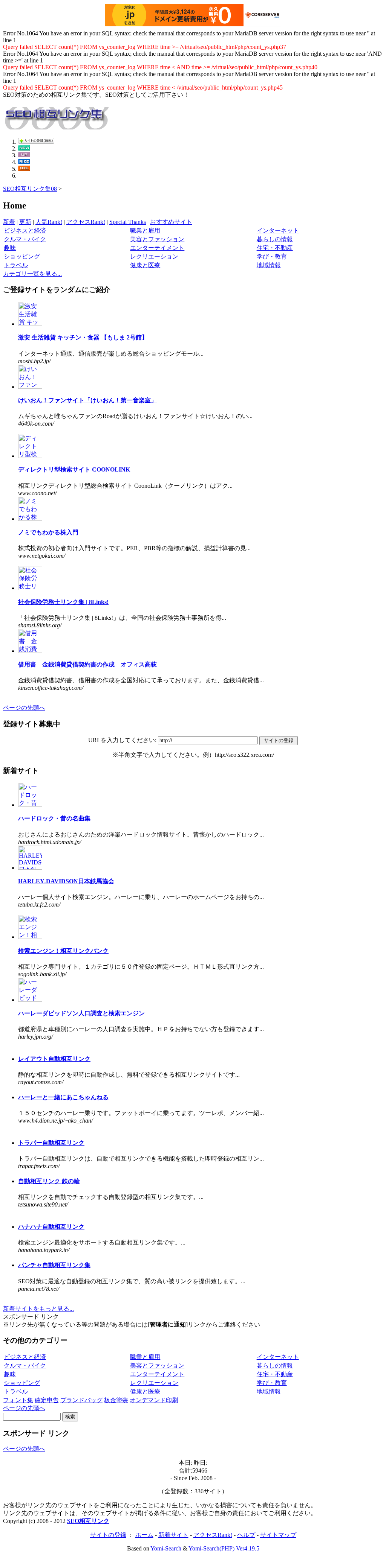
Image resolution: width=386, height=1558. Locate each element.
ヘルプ (246, 1535)
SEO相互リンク (88, 1521)
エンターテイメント (157, 248)
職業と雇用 (145, 230)
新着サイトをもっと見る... (38, 1308)
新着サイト (173, 1535)
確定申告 (47, 1400)
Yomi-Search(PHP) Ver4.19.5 (223, 1548)
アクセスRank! (85, 222)
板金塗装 (116, 1400)
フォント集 (18, 1400)
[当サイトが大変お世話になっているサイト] (24, 162)
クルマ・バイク (25, 239)
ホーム (144, 1535)
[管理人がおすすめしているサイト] (24, 169)
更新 (25, 222)
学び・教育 (272, 256)
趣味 (10, 248)
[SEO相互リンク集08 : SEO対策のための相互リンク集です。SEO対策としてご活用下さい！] (56, 125)
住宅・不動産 (275, 248)
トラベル (16, 265)
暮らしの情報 (275, 239)
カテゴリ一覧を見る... (32, 274)
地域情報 (269, 265)
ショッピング (22, 256)
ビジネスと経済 (25, 230)
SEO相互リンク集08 (30, 189)
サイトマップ (278, 1535)
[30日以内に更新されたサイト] (24, 155)
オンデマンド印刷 (154, 1400)
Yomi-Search (165, 1548)
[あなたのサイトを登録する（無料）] (36, 141)
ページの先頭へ (24, 707)
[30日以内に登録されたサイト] (24, 148)
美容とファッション (157, 239)
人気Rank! (48, 222)
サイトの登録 (108, 1535)
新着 (9, 222)
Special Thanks (127, 222)
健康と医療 (145, 265)
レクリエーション (154, 256)
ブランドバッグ (81, 1400)
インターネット (278, 230)
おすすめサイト (171, 222)
